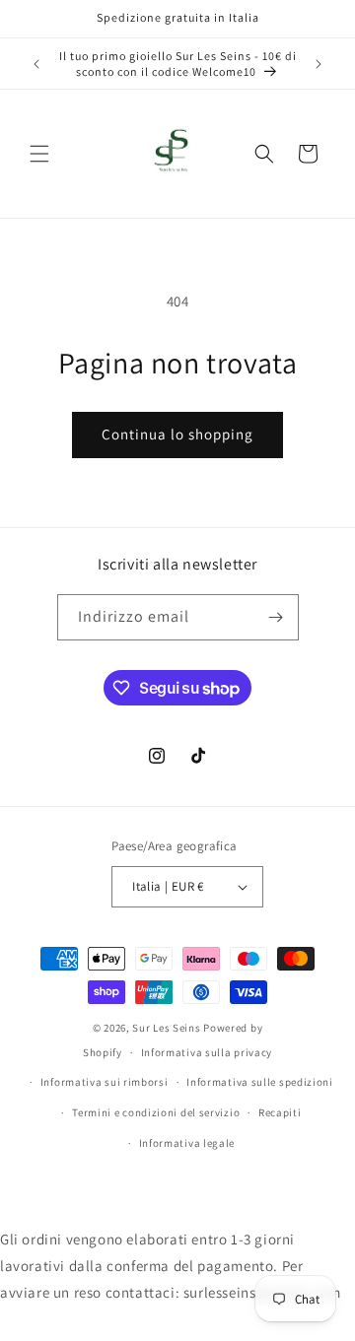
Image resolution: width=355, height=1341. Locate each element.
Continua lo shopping (177, 434)
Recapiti (280, 1112)
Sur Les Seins (167, 1028)
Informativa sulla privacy (207, 1052)
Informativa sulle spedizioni (259, 1082)
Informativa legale (187, 1143)
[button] (39, 153)
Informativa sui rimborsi (104, 1082)
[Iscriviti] (276, 617)
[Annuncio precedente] (36, 64)
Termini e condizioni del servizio (156, 1112)
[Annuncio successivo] (318, 64)
